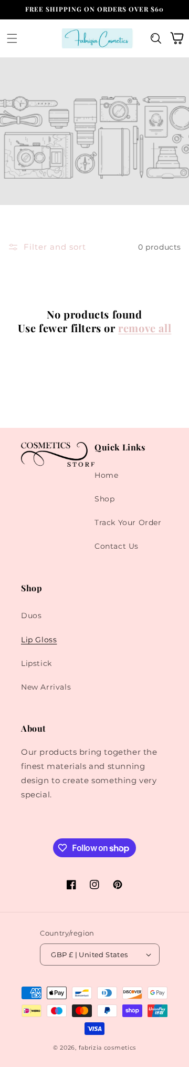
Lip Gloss (39, 639)
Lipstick (36, 663)
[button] (12, 38)
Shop (104, 499)
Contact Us (116, 546)
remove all (144, 328)
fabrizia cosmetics (107, 1047)
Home (106, 475)
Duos (31, 615)
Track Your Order (128, 522)
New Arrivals (46, 687)
